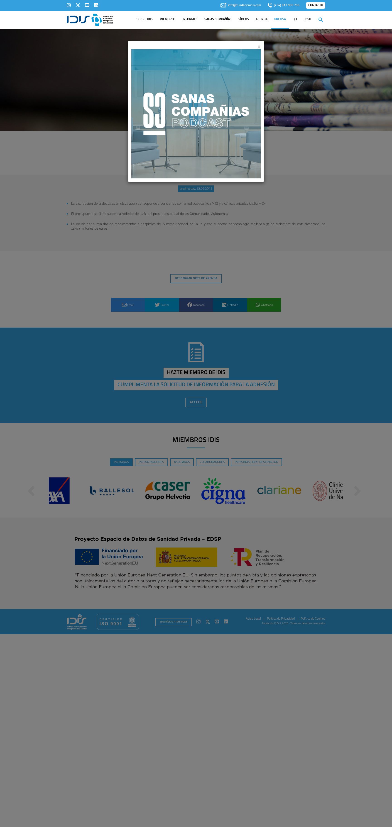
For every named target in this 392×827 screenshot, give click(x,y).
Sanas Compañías (218, 19)
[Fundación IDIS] (90, 19)
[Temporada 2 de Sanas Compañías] (196, 113)
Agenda (261, 19)
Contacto (315, 5)
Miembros (167, 19)
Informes (190, 19)
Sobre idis (145, 19)
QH (295, 19)
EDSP (307, 19)
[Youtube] (87, 5)
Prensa (280, 19)
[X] (78, 5)
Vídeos (243, 19)
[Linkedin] (96, 5)
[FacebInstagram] (69, 5)
